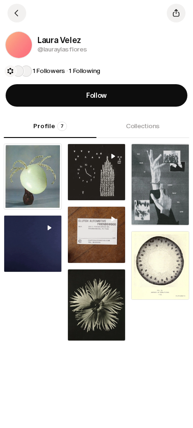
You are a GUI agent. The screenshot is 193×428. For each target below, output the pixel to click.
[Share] (176, 13)
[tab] (50, 130)
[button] (19, 45)
